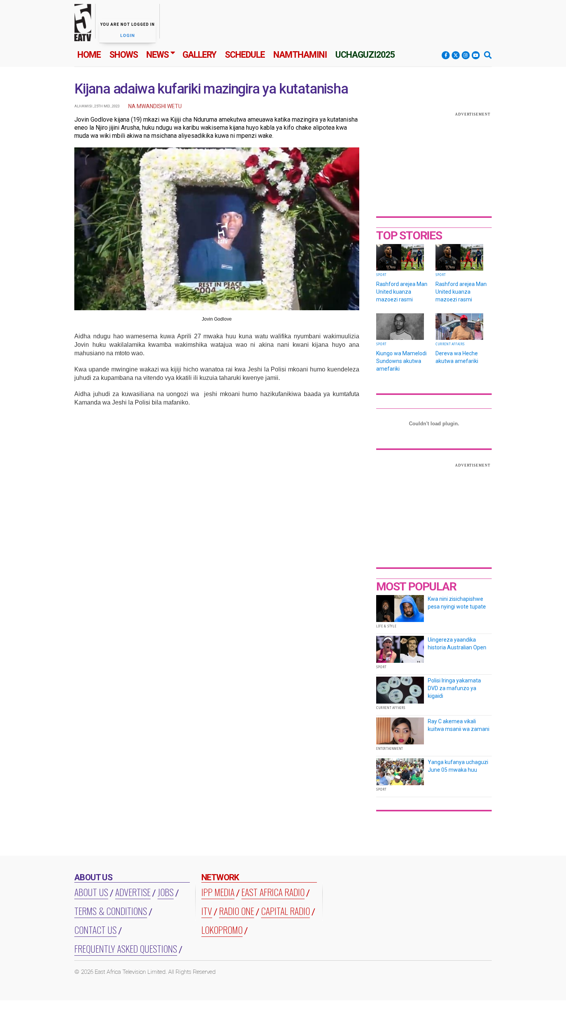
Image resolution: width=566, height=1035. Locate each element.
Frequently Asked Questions (125, 948)
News (157, 55)
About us (91, 892)
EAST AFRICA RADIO (273, 892)
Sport (381, 275)
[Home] (82, 24)
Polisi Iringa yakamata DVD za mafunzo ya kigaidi (454, 688)
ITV (206, 911)
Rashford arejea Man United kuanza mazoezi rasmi (401, 292)
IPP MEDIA (217, 892)
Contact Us (95, 929)
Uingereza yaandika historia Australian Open (457, 643)
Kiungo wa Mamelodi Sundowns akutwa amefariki (401, 361)
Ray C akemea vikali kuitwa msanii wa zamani (458, 725)
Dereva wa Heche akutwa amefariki (456, 357)
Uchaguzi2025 (365, 55)
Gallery (199, 55)
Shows (123, 55)
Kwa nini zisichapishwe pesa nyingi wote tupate (457, 603)
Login (127, 35)
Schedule (245, 55)
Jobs (165, 892)
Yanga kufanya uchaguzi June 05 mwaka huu (458, 766)
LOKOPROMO (222, 929)
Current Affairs (450, 344)
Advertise (133, 892)
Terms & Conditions (110, 911)
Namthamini (300, 55)
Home (89, 55)
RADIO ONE (236, 911)
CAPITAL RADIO (285, 911)
